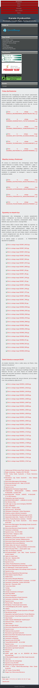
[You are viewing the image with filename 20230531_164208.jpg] (18, 395)
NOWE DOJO (9, 576)
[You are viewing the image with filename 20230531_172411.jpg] (18, 457)
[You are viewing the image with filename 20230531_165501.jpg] (18, 410)
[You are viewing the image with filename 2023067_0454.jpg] (17, 259)
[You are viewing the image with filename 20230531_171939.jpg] (18, 450)
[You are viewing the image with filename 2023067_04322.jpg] (17, 252)
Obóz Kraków (8, 623)
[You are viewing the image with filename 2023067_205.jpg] (17, 274)
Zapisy (19, 13)
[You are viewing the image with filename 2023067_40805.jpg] (17, 296)
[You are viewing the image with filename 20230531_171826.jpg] (18, 446)
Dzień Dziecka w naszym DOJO (13, 359)
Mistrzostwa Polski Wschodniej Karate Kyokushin (18, 634)
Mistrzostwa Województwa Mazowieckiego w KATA (18, 515)
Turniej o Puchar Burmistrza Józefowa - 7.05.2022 (18, 519)
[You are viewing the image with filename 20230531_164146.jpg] (18, 391)
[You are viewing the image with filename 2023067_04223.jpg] (17, 244)
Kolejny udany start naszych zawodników (16, 545)
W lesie (5, 44)
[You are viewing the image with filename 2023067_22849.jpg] (17, 285)
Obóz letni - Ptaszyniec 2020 (12, 584)
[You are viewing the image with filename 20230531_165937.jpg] (18, 424)
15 (22, 679)
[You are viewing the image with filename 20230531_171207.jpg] (18, 435)
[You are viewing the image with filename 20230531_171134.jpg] (18, 432)
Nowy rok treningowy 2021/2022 (13, 550)
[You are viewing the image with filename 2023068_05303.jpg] (17, 307)
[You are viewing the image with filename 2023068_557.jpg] (17, 340)
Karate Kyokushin (19, 18)
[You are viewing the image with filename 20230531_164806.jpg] (18, 406)
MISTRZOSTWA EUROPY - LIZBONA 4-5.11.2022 (18, 500)
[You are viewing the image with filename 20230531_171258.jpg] (18, 439)
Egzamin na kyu (9, 487)
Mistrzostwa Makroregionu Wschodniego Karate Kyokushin (20, 569)
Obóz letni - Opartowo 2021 (12, 558)
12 (17, 679)
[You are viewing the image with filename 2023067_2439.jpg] (17, 288)
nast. (29, 679)
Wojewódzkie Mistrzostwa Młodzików (15, 543)
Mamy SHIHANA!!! (10, 505)
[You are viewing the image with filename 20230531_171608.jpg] (18, 443)
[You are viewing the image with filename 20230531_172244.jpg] (18, 454)
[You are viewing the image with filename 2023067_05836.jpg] (17, 266)
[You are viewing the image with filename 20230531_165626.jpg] (18, 413)
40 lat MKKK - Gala (8, 40)
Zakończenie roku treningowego (13, 661)
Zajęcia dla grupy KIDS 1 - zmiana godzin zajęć (17, 548)
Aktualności (19, 1)
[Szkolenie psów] (12, 79)
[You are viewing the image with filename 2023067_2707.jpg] (17, 292)
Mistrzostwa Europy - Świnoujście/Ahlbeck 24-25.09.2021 (20, 547)
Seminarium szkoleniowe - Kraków (14, 599)
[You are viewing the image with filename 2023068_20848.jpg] (17, 321)
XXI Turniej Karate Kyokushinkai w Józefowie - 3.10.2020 (20, 580)
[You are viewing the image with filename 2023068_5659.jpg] (17, 347)
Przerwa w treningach (11, 595)
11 (15, 679)
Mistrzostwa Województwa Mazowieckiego (16, 573)
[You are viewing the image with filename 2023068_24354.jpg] (17, 329)
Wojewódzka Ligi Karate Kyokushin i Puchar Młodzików (19, 614)
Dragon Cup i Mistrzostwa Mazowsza (15, 672)
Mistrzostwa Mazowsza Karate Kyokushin (16, 597)
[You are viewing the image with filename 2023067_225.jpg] (17, 281)
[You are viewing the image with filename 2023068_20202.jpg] (17, 310)
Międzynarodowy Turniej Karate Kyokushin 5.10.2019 (19, 616)
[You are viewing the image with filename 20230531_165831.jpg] (18, 420)
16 (24, 679)
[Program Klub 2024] (12, 73)
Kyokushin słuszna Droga (9, 43)
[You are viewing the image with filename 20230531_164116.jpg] (18, 387)
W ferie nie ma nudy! (10, 485)
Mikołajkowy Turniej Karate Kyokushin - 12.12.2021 (18, 537)
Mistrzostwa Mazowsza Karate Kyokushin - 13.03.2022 (19, 528)
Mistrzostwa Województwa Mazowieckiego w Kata (18, 627)
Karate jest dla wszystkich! (12, 631)
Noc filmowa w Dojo (10, 502)
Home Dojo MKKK (10, 593)
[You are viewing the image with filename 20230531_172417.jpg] (18, 461)
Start (3, 679)
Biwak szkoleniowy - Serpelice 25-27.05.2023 (17, 472)
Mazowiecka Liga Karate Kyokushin (14, 633)
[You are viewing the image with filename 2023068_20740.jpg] (17, 318)
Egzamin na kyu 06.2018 (11, 662)
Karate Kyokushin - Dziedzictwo (11, 41)
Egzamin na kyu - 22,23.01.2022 (13, 532)
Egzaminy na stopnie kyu (11, 212)
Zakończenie (5, 681)
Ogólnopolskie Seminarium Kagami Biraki (16, 489)
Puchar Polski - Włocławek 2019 (13, 603)
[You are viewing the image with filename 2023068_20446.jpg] (17, 314)
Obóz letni (8, 659)
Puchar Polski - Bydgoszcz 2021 (13, 533)
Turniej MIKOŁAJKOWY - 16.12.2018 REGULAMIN (18, 646)
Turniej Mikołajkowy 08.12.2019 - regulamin (16, 606)
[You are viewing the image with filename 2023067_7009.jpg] (17, 299)
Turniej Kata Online (10, 586)
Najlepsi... (8, 608)
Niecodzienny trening (10, 612)
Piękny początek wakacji (11, 625)
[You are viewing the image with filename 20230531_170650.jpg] (18, 428)
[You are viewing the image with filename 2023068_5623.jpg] (17, 343)
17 (26, 679)
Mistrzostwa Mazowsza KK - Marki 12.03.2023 (17, 483)
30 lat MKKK (6, 46)
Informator (19, 8)
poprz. (7, 679)
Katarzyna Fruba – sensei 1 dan (13, 621)
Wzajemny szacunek (10, 535)
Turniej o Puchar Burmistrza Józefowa (15, 563)
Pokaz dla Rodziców (9, 91)
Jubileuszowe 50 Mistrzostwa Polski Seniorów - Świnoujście (21, 470)
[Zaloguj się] (12, 33)
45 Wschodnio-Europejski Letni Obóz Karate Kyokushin (19, 657)
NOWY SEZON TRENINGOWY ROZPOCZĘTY (17, 619)
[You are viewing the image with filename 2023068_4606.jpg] (17, 336)
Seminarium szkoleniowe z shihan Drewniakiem (17, 511)
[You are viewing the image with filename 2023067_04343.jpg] (17, 255)
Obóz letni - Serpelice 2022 (12, 507)
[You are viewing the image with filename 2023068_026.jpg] (17, 303)
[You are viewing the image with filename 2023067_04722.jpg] (17, 263)
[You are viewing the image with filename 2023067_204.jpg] (17, 270)
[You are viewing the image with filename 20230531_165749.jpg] (18, 417)
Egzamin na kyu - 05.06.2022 (13, 509)
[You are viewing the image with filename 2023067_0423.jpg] (17, 248)
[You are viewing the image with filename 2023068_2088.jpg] (17, 325)
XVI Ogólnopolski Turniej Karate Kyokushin (16, 567)
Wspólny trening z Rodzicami (12, 159)
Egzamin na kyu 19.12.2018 (12, 640)
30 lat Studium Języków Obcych (13, 575)
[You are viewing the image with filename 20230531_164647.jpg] (18, 402)
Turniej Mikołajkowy (8, 47)
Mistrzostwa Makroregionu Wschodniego (15, 481)
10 (13, 679)
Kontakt (5, 86)
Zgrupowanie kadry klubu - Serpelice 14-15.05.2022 (18, 517)
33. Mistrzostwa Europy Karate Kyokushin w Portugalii (19, 610)
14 (20, 679)
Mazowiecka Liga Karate (9, 48)
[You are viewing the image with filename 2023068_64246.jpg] (17, 351)
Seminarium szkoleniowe (11, 530)
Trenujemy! (8, 590)
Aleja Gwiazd (8, 618)
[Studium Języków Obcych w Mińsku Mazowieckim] (12, 61)
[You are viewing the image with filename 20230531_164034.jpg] (18, 384)
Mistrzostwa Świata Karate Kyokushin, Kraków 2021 (19, 541)
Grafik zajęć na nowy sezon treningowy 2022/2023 (18, 504)
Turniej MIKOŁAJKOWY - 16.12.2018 (15, 642)
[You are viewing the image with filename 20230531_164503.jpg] (18, 399)
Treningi (7, 588)
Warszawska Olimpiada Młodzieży (14, 578)
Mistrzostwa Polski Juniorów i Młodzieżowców (17, 539)
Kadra (18, 6)
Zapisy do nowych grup (11, 556)
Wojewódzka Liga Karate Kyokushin (14, 498)
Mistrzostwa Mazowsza (11, 636)
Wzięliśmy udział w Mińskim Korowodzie (16, 513)
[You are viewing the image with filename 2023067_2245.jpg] (17, 277)
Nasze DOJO (18, 10)
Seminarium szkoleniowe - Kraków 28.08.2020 (17, 582)
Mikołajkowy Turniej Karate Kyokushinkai (16, 604)
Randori (7, 651)
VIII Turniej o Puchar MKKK (12, 670)
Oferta (18, 4)
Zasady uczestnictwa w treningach (14, 591)
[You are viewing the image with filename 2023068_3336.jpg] (17, 332)
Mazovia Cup (8, 649)
